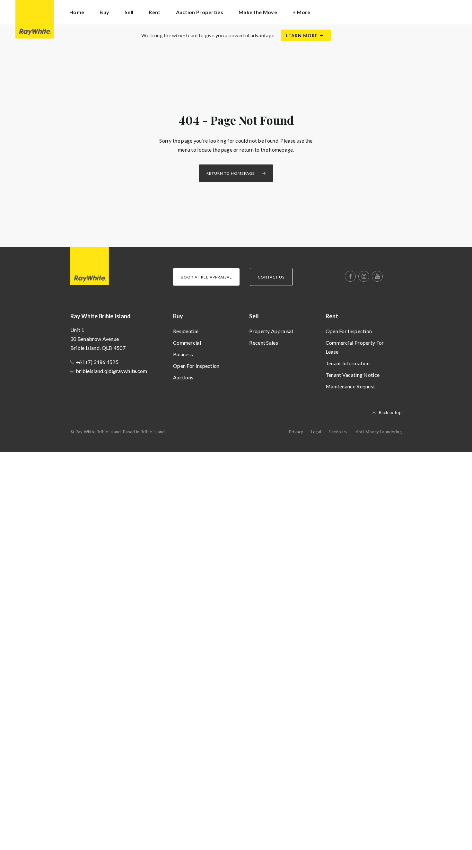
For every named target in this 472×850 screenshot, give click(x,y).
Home (76, 12)
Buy (178, 316)
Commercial (187, 343)
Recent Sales (263, 343)
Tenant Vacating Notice (353, 375)
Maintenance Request (350, 386)
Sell (254, 316)
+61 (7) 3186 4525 (97, 362)
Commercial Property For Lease (355, 347)
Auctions (183, 377)
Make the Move (258, 12)
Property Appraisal (271, 331)
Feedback (338, 431)
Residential (185, 331)
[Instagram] (363, 276)
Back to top (390, 412)
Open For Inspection (196, 366)
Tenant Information (348, 363)
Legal (316, 431)
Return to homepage (230, 173)
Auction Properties (199, 12)
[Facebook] (350, 276)
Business (183, 354)
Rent (332, 316)
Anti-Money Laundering (379, 431)
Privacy (296, 431)
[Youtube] (377, 276)
